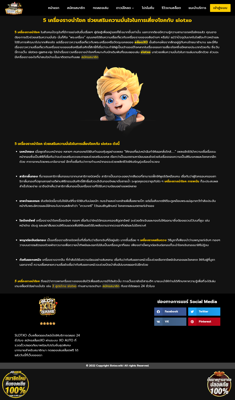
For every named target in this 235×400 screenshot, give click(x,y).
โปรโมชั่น (148, 7)
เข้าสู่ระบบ (220, 7)
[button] (170, 311)
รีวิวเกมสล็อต (171, 7)
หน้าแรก (53, 7)
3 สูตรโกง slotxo (64, 286)
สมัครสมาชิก (76, 7)
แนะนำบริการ (197, 7)
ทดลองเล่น (100, 7)
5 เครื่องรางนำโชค (27, 281)
